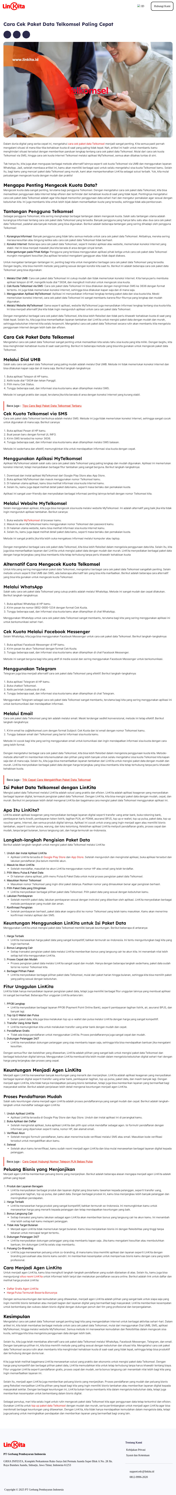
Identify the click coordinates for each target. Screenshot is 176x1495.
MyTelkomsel (32, 520)
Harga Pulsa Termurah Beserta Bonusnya (32, 1292)
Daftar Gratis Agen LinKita (22, 1288)
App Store (77, 857)
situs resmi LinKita (31, 1276)
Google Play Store (54, 857)
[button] (7, 34)
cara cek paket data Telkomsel (86, 143)
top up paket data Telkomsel (48, 1405)
